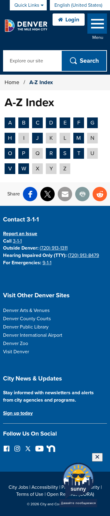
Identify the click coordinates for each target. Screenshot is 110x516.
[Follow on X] (27, 448)
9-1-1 (46, 262)
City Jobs (18, 487)
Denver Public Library (26, 327)
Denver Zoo (15, 343)
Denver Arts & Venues (26, 310)
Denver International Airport (32, 335)
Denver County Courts (27, 318)
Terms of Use (29, 494)
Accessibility (44, 487)
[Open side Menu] (97, 25)
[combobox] (80, 5)
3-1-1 (17, 241)
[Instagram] (17, 448)
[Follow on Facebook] (6, 448)
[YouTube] (38, 448)
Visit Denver (16, 352)
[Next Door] (49, 448)
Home (12, 82)
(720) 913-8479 (83, 255)
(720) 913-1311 (54, 248)
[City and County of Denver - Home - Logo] (26, 26)
